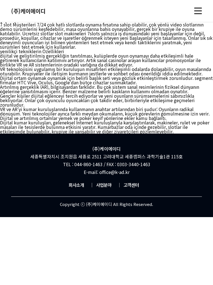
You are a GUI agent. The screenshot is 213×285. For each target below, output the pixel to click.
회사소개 (76, 184)
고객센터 (128, 184)
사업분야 (100, 184)
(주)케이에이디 (28, 11)
